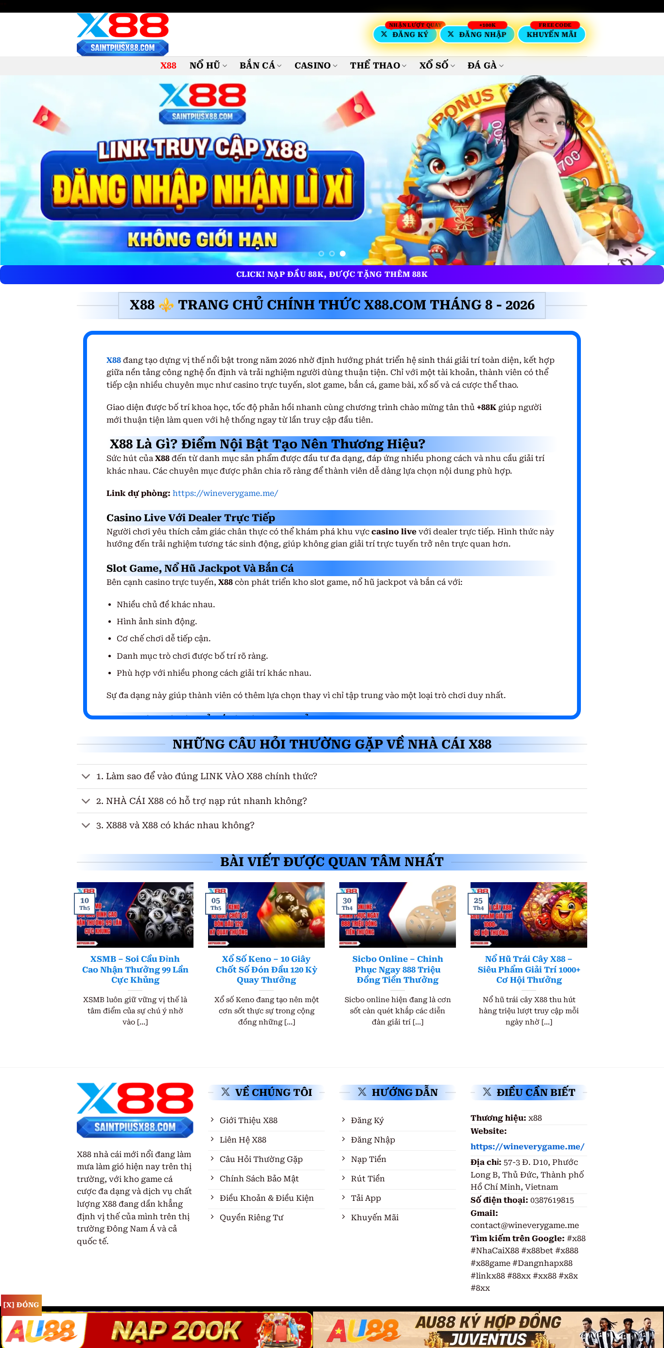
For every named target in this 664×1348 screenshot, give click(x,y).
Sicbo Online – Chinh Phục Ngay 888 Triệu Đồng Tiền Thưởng (397, 970)
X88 (168, 65)
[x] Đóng (21, 1305)
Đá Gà (482, 65)
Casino (313, 65)
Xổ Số (434, 65)
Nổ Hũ (205, 65)
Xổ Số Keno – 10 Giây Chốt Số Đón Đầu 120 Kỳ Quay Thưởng (266, 970)
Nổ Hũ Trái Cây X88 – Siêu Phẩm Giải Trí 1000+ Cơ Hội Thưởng (529, 970)
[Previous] (26, 170)
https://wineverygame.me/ (225, 493)
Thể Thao (375, 65)
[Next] (638, 170)
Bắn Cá (257, 65)
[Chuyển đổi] (86, 777)
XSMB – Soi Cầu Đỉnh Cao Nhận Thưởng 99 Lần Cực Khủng (135, 970)
